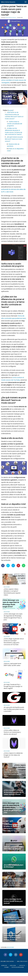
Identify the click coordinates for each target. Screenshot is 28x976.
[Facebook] (5, 954)
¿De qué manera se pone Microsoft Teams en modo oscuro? (14, 139)
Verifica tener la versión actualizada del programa (14, 124)
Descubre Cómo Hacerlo (7, 961)
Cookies (6, 967)
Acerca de (4, 965)
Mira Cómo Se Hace (22, 961)
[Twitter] (10, 954)
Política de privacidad (18, 967)
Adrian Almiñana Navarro (11, 17)
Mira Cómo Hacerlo (8, 2)
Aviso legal (13, 965)
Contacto (22, 965)
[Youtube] (21, 954)
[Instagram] (15, 954)
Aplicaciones (10, 947)
